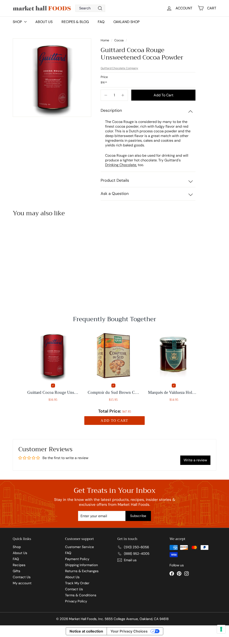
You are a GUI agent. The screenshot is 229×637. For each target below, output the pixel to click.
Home (105, 40)
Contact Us (22, 577)
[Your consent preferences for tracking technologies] (221, 629)
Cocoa (119, 40)
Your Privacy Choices (129, 631)
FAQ (101, 21)
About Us (44, 21)
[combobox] (90, 8)
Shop (17, 547)
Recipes (19, 565)
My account (22, 583)
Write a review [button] (195, 460)
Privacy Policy (76, 601)
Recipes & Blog (75, 21)
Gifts (16, 571)
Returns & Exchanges (82, 571)
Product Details (115, 180)
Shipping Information (81, 565)
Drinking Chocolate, (121, 164)
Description (111, 110)
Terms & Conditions (80, 595)
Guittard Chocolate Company (119, 68)
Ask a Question (115, 193)
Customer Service (79, 547)
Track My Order (77, 583)
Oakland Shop (126, 21)
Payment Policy (77, 559)
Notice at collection (86, 631)
